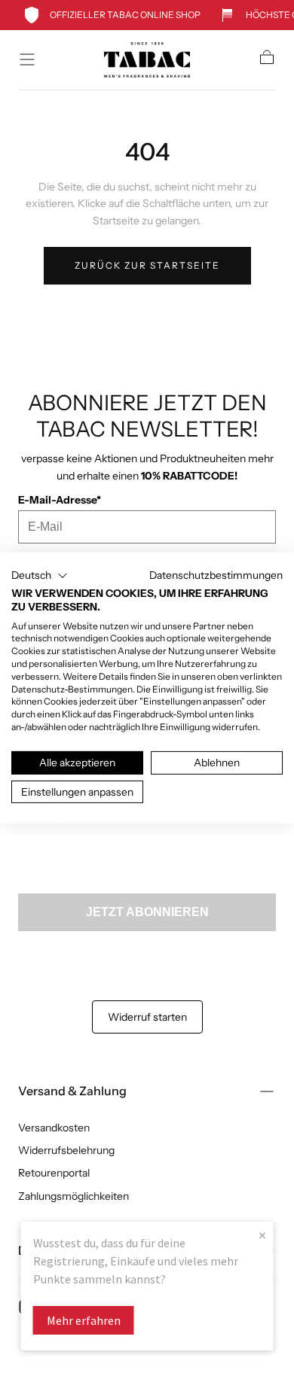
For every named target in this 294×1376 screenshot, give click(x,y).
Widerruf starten (147, 1017)
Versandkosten (54, 1127)
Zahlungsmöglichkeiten (73, 1196)
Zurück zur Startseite (147, 265)
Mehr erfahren (84, 1320)
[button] (27, 59)
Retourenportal (54, 1173)
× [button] (262, 1234)
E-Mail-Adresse (59, 500)
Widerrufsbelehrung (66, 1150)
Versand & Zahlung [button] (72, 1090)
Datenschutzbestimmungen (216, 575)
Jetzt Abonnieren (147, 912)
